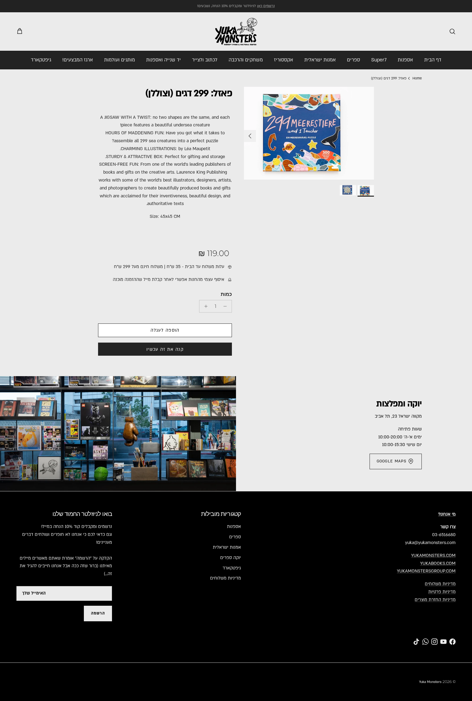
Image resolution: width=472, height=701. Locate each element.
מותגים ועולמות (119, 60)
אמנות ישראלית (320, 60)
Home (417, 78)
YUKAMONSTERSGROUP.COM (426, 571)
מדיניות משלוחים (440, 584)
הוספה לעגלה (165, 330)
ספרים (353, 60)
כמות (226, 294)
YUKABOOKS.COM (438, 563)
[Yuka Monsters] (236, 31)
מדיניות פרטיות (442, 592)
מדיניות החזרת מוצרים (435, 600)
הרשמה (98, 613)
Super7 (379, 60)
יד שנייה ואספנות (163, 60)
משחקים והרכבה (246, 60)
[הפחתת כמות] (227, 306)
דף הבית (432, 60)
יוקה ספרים (230, 558)
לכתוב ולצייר (204, 60)
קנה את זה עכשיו (165, 349)
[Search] (452, 31)
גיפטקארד (41, 60)
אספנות (405, 60)
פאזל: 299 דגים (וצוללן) (388, 78)
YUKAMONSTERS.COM (433, 556)
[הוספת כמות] (204, 306)
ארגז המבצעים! (77, 60)
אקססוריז (283, 60)
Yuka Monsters (430, 682)
